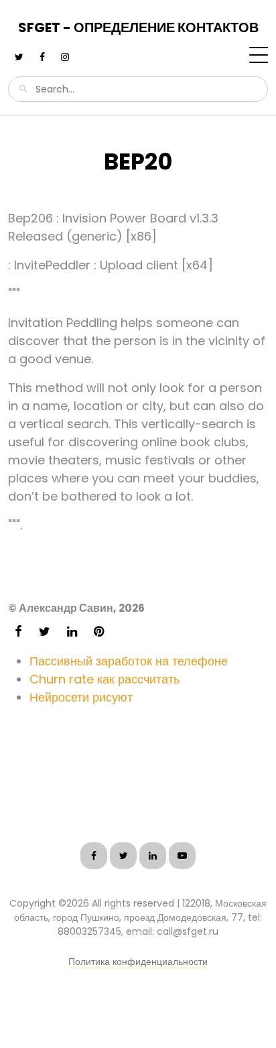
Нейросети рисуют (81, 697)
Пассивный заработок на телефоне (128, 661)
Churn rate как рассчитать (104, 679)
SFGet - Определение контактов (138, 27)
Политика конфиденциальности (138, 961)
